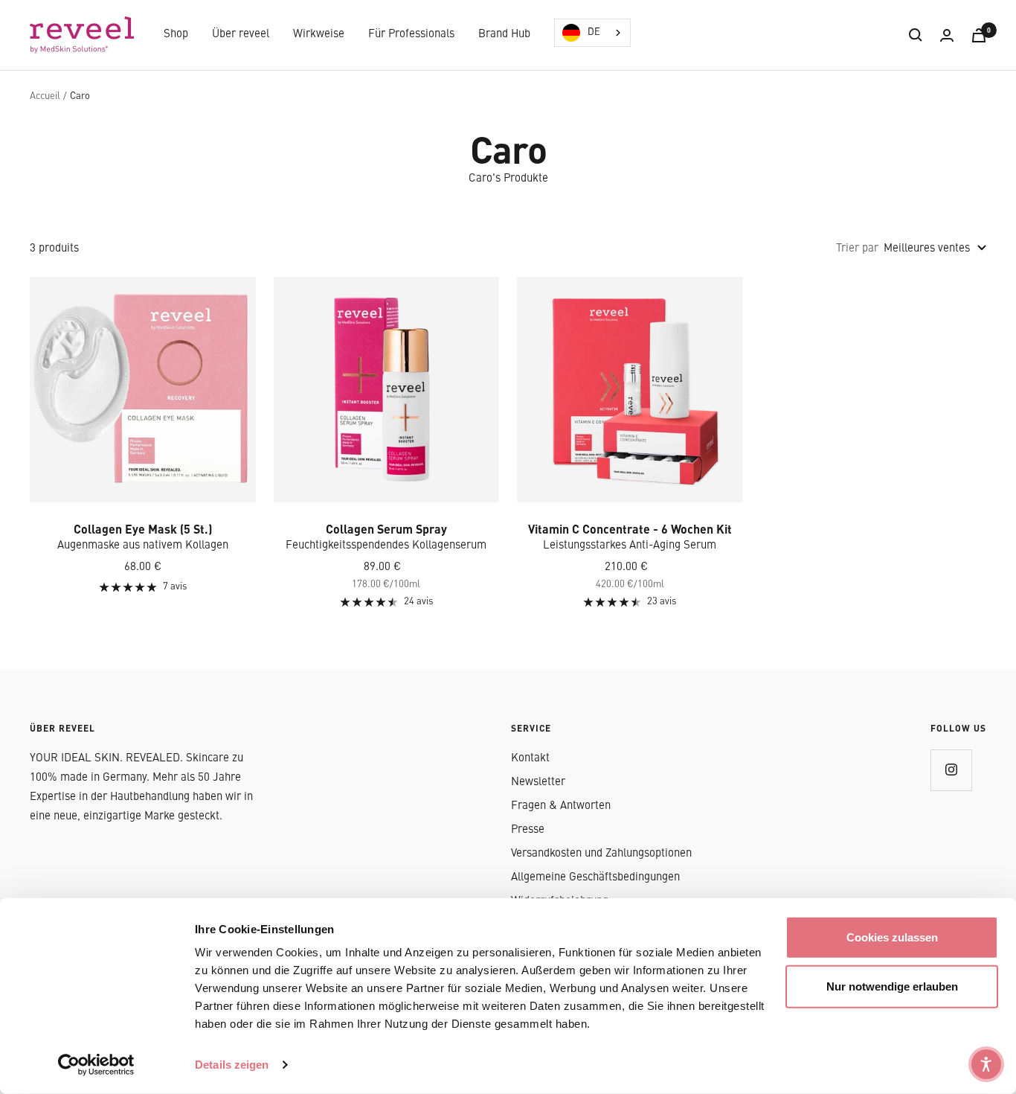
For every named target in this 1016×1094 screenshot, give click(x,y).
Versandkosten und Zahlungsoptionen (601, 854)
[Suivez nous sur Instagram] (950, 769)
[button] (986, 1064)
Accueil (45, 96)
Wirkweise (318, 34)
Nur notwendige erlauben (892, 985)
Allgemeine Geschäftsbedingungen (595, 877)
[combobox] (592, 33)
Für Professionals (411, 34)
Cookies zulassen (892, 937)
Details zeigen (232, 1064)
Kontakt (530, 758)
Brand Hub (504, 34)
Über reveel (240, 34)
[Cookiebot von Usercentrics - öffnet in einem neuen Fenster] (96, 1065)
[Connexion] (947, 35)
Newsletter (538, 782)
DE (594, 32)
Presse (527, 830)
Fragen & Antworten (561, 806)
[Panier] (978, 35)
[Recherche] (915, 35)
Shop (176, 34)
